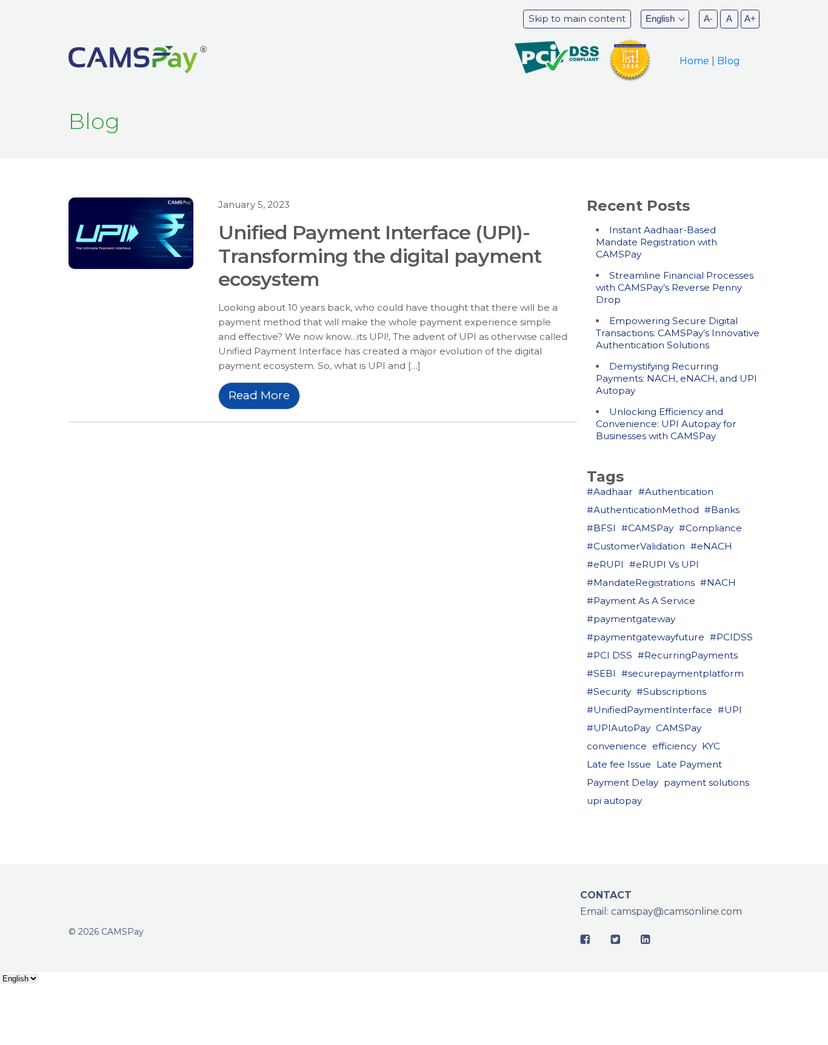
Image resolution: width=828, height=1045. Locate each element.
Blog (728, 61)
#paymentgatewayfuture (645, 637)
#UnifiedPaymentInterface (649, 709)
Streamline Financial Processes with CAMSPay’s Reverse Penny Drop (674, 287)
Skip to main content (577, 18)
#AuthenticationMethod (643, 510)
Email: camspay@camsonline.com (661, 911)
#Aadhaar (610, 491)
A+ (750, 18)
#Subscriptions (671, 691)
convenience (617, 746)
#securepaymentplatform (682, 673)
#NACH (718, 582)
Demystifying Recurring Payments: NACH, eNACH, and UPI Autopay (676, 378)
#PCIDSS (731, 637)
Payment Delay (622, 782)
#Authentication (675, 491)
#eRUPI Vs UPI (664, 564)
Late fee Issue (619, 764)
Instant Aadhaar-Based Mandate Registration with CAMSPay (656, 242)
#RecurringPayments (688, 655)
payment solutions (706, 782)
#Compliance (710, 528)
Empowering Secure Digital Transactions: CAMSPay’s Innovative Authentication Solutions (678, 333)
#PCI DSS (609, 655)
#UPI (730, 709)
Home (694, 61)
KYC (711, 746)
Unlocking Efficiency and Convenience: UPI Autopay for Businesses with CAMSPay (666, 424)
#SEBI (601, 673)
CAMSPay (678, 728)
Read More (259, 395)
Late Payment (689, 764)
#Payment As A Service (641, 600)
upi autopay (614, 800)
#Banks (722, 510)
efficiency (674, 746)
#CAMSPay (647, 528)
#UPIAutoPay (618, 728)
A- (708, 18)
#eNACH (711, 546)
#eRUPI (605, 564)
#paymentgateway (631, 619)
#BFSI (601, 528)
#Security (609, 691)
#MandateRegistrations (641, 582)
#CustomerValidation (636, 546)
